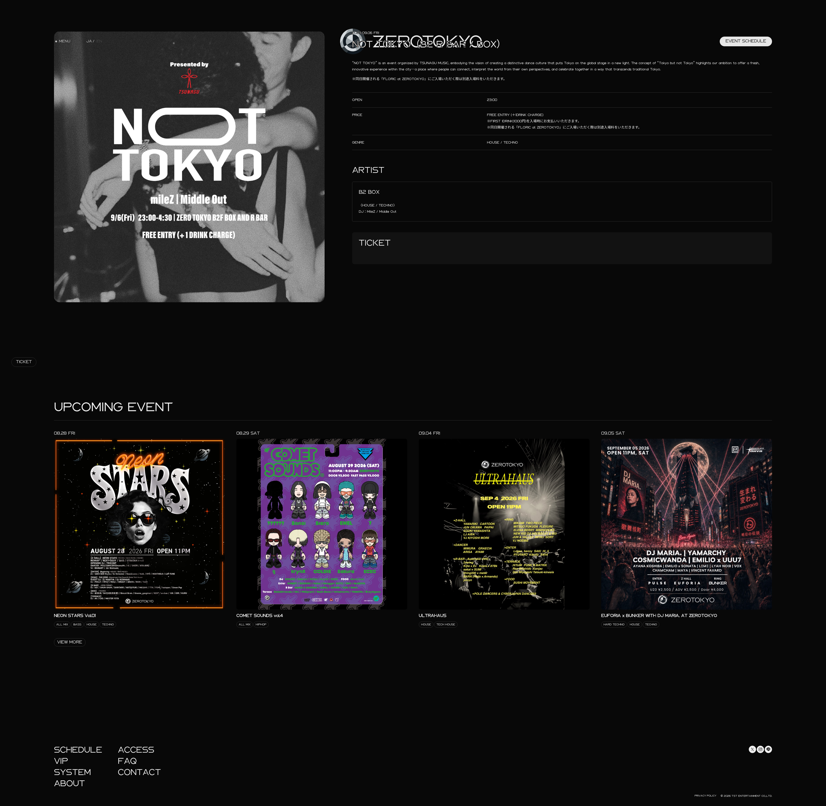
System (72, 772)
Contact (139, 772)
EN (99, 41)
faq (127, 761)
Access (136, 750)
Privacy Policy (705, 795)
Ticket (24, 362)
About (69, 783)
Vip (61, 761)
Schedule (78, 750)
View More (69, 642)
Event (746, 41)
